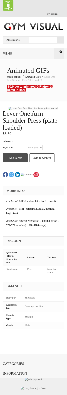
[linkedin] (17, 174)
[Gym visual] (33, 26)
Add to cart (15, 157)
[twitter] (11, 174)
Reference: (8, 141)
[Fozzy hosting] (33, 388)
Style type (8, 147)
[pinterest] (27, 174)
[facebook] (5, 174)
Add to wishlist (42, 157)
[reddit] (36, 174)
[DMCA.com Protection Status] (8, 5)
